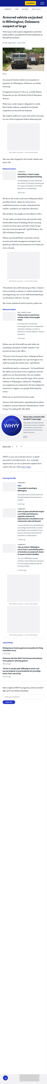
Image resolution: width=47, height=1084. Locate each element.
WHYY (8, 3)
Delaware (25, 9)
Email (21, 446)
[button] (5, 1077)
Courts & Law (26, 312)
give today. (26, 467)
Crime (17, 9)
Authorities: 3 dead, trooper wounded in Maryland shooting (30, 175)
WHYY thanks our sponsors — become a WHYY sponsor (23, 152)
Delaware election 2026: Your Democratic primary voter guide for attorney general (22, 659)
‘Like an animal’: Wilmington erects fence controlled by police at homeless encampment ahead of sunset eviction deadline (31, 550)
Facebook (12, 446)
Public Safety (36, 9)
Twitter (17, 446)
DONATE (31, 3)
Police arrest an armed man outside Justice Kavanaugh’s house (29, 317)
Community (8, 9)
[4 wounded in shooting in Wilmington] (9, 487)
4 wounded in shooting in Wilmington (27, 489)
